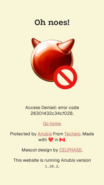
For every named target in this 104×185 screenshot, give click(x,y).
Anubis (45, 134)
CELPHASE (70, 150)
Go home (52, 123)
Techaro (72, 134)
